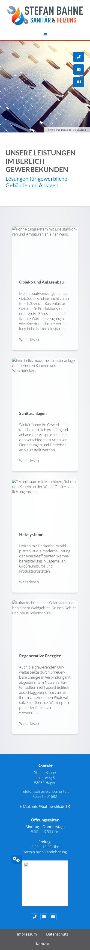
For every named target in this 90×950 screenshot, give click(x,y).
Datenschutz (57, 934)
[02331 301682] (35, 916)
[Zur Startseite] (45, 17)
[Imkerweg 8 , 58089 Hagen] (54, 916)
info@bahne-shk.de (48, 806)
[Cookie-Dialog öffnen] (17, 859)
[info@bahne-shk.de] (45, 916)
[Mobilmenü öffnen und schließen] (45, 34)
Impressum (27, 934)
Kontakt (43, 943)
